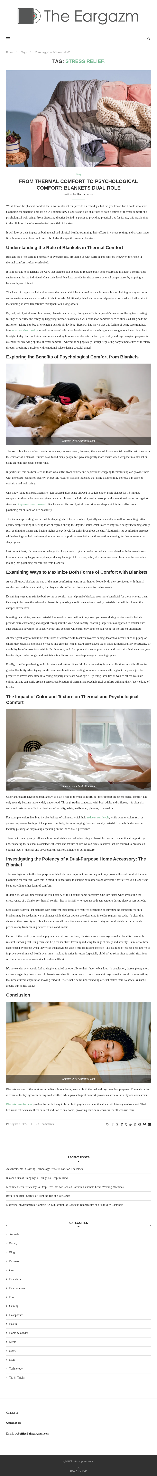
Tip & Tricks (17, 1377)
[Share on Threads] (139, 1124)
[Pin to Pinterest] (122, 1124)
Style (12, 1359)
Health (13, 1323)
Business (14, 1261)
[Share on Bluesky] (144, 1124)
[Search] (149, 39)
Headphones (16, 1315)
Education (15, 1279)
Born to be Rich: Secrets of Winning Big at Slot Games (38, 1195)
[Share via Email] (149, 1124)
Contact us (12, 1412)
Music (12, 1341)
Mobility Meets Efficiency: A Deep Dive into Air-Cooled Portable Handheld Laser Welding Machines (64, 1187)
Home (9, 52)
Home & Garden (18, 1332)
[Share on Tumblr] (126, 1124)
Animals (14, 1234)
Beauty (13, 1243)
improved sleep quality (24, 330)
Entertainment (17, 1288)
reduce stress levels (98, 817)
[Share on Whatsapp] (135, 1124)
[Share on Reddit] (130, 1124)
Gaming (13, 1306)
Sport (12, 1350)
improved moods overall (32, 504)
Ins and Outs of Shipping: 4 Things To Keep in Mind (37, 1178)
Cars (11, 1270)
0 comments (47, 1124)
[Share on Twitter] (117, 1124)
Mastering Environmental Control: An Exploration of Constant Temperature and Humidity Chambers (64, 1204)
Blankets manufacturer (19, 1104)
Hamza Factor (85, 194)
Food (12, 1297)
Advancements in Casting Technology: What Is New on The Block (44, 1169)
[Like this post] (107, 1124)
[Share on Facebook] (113, 1124)
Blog (12, 1252)
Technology (16, 1368)
